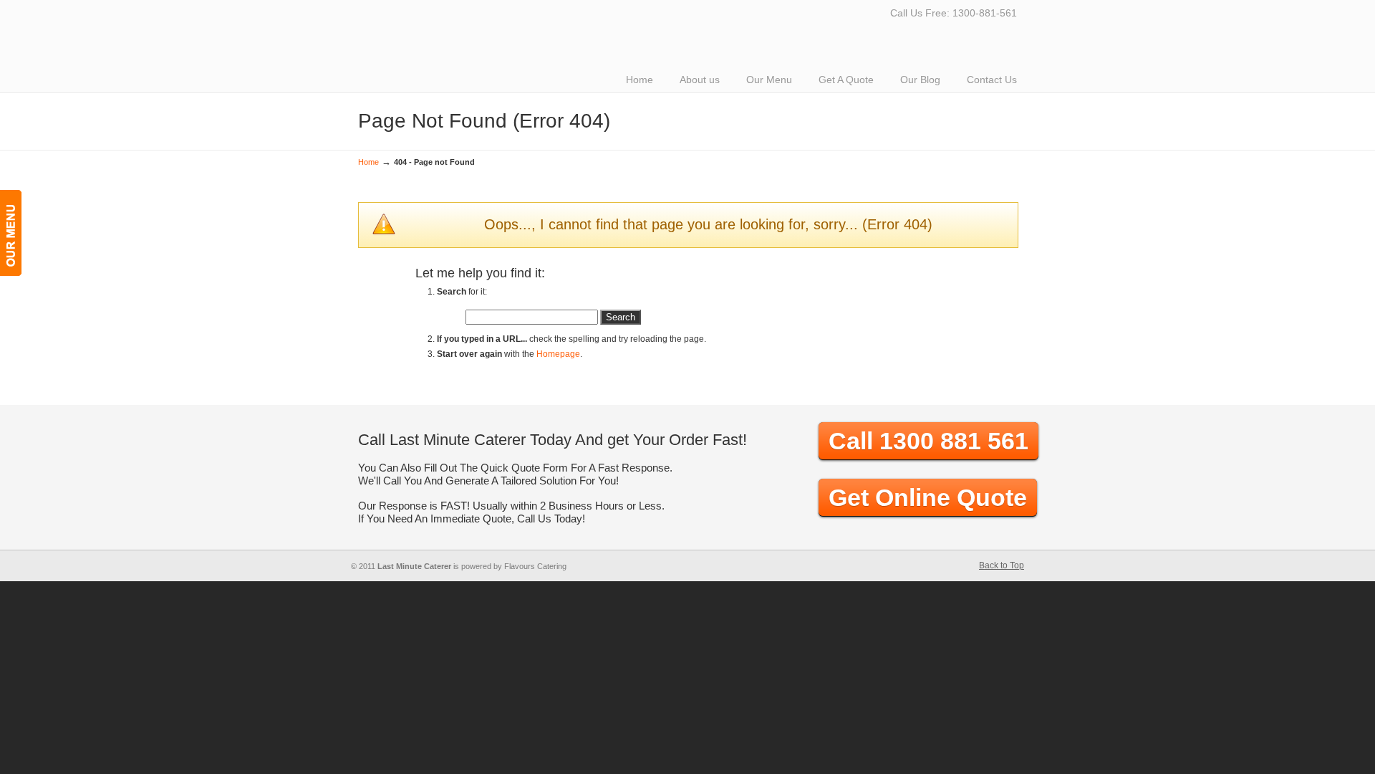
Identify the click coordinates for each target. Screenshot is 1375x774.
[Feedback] (10, 233)
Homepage (558, 354)
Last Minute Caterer (558, 11)
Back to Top (1001, 565)
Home (368, 162)
